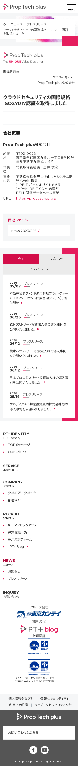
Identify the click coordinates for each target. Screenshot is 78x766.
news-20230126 (23, 231)
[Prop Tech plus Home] (6, 24)
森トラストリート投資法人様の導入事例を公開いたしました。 (38, 327)
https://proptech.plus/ (36, 198)
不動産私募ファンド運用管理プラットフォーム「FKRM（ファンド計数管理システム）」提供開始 (39, 298)
